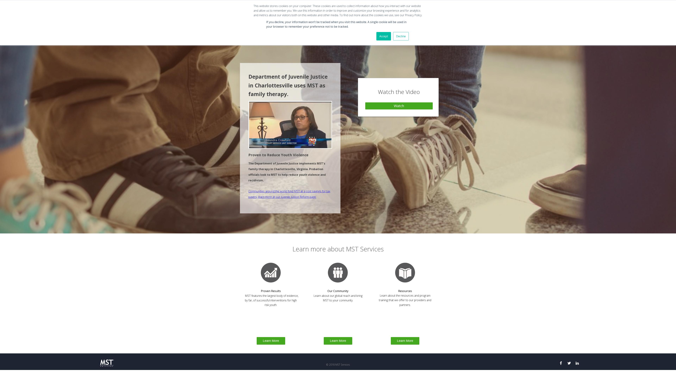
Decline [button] (401, 36)
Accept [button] (383, 36)
